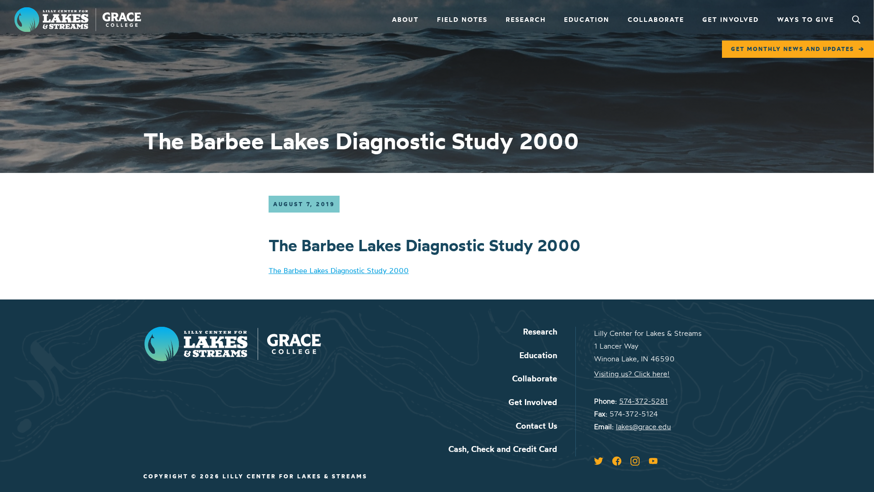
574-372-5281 (643, 401)
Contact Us (536, 426)
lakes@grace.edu (643, 426)
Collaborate (656, 19)
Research (526, 19)
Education (587, 19)
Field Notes (462, 19)
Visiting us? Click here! (632, 373)
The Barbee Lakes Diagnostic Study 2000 (339, 270)
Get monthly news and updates (792, 49)
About (405, 19)
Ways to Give (805, 19)
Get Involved (730, 19)
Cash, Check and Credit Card (502, 449)
